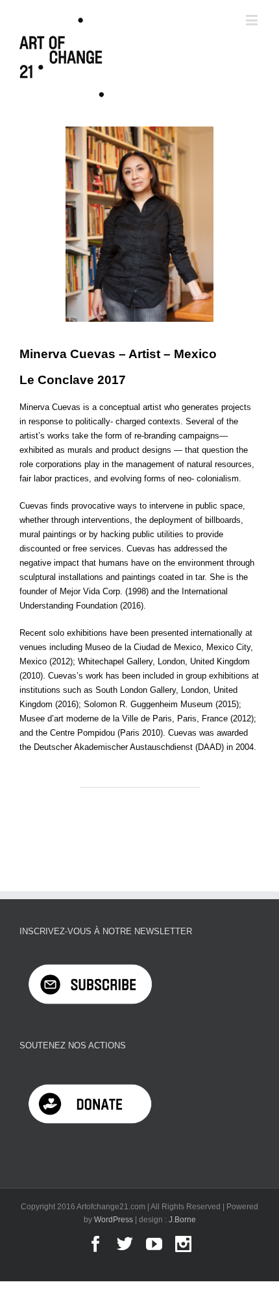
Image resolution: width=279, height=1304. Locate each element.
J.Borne (182, 1219)
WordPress (113, 1219)
